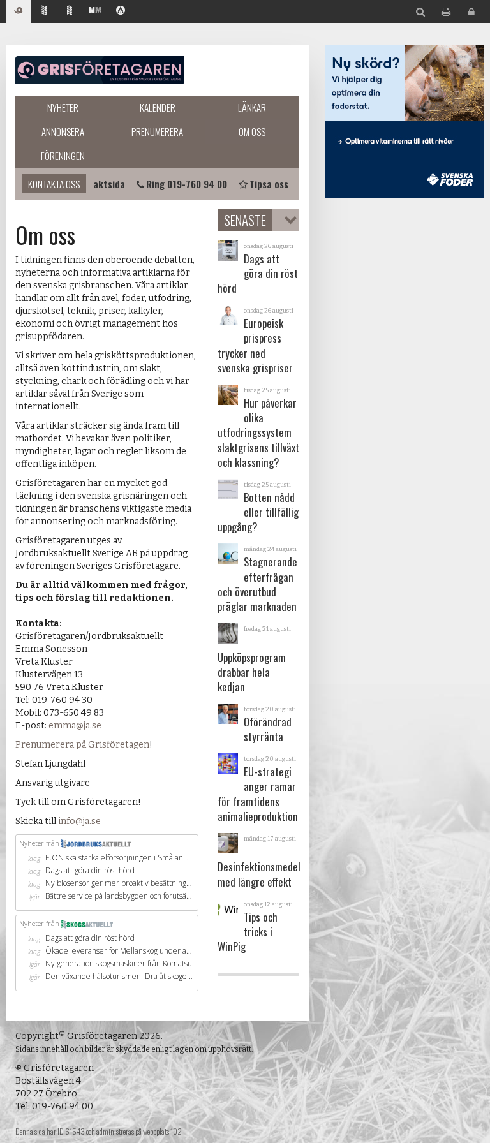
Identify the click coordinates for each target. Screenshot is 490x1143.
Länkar (252, 107)
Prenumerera (157, 131)
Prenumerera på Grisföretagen (82, 744)
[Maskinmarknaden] (95, 12)
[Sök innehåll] (420, 12)
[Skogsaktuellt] (69, 12)
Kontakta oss (54, 184)
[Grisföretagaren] (18, 12)
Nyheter (62, 107)
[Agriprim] (120, 12)
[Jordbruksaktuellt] (44, 12)
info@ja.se (79, 821)
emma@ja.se (74, 725)
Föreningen (63, 156)
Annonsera (62, 131)
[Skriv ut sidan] (446, 12)
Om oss (252, 131)
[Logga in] (471, 12)
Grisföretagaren (99, 70)
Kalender (157, 107)
